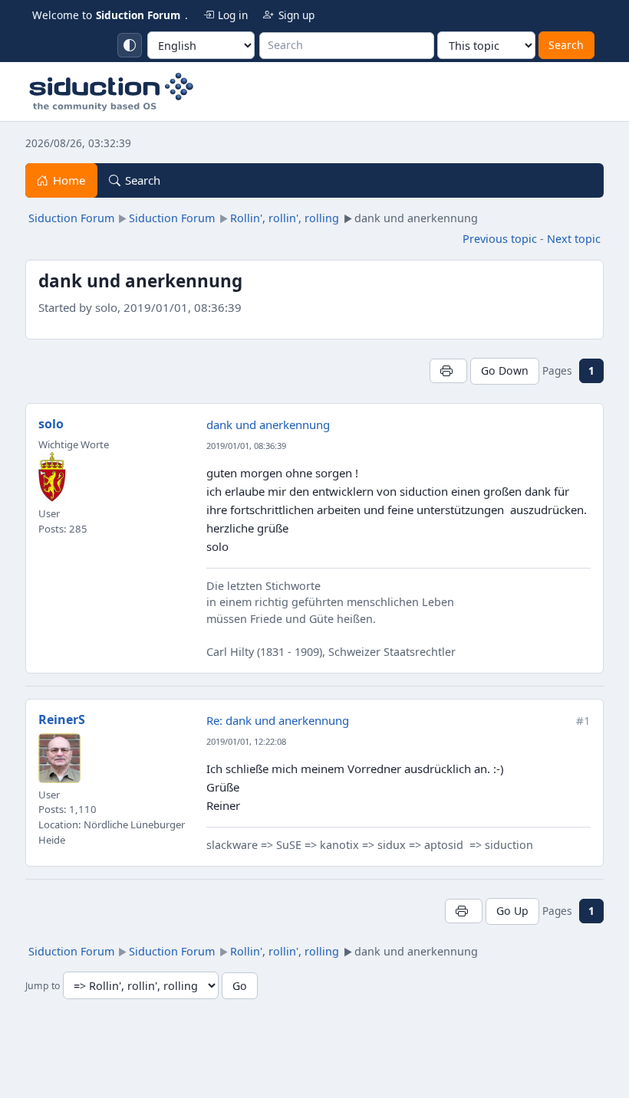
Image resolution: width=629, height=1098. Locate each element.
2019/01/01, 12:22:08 (246, 741)
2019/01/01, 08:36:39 (246, 445)
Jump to (42, 986)
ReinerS (61, 719)
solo (51, 423)
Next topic (574, 238)
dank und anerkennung (268, 424)
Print (448, 370)
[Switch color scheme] (129, 45)
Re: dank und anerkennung (277, 720)
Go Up (512, 910)
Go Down (505, 370)
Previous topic (500, 238)
